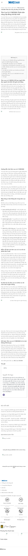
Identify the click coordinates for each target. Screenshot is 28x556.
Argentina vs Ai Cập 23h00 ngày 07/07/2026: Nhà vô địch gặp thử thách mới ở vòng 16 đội (13, 415)
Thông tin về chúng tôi (7, 483)
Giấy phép (4, 490)
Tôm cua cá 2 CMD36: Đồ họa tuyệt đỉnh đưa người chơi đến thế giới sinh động (13, 61)
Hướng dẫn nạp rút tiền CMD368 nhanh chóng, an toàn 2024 (14, 467)
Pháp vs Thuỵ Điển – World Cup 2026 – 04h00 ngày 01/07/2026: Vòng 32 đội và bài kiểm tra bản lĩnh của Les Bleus (13, 420)
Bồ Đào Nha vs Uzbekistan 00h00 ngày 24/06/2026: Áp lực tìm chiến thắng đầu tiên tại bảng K (14, 425)
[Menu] (2, 2)
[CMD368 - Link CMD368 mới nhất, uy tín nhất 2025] (14, 2)
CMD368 (9, 496)
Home (2, 8)
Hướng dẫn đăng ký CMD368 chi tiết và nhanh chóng (14, 449)
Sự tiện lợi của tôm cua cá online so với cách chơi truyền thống (13, 71)
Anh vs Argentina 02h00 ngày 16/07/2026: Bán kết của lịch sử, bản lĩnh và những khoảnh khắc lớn (13, 410)
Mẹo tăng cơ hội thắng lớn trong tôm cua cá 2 (13, 65)
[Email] (4, 395)
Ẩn (16, 57)
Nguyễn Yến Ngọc (8, 375)
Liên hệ (3, 488)
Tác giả (4, 77)
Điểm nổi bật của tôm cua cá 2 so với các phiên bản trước (13, 67)
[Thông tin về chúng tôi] (4, 480)
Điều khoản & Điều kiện (7, 492)
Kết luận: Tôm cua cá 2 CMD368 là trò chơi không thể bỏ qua (13, 74)
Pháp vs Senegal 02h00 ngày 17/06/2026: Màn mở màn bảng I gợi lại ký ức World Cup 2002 (13, 430)
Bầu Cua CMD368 (18, 360)
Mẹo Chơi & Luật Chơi (10, 8)
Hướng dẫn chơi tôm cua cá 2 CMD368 (12, 63)
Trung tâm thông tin (7, 485)
